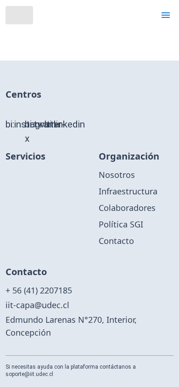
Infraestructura (128, 191)
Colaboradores (127, 207)
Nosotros (117, 174)
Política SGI (121, 224)
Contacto (116, 240)
